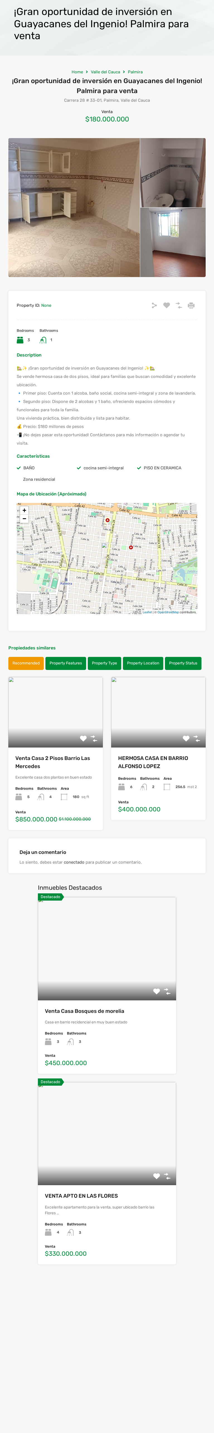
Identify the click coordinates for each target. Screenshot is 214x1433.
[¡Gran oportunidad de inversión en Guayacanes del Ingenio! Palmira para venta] (107, 551)
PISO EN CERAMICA (162, 467)
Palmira (135, 71)
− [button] (24, 518)
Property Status (183, 663)
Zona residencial (39, 479)
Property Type (104, 663)
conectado (74, 862)
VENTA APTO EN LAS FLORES (81, 1196)
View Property (107, 979)
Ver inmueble (55, 733)
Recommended (26, 663)
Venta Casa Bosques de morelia (84, 1011)
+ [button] (24, 510)
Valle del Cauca (105, 71)
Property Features (66, 663)
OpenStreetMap (168, 612)
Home (77, 71)
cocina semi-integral (104, 467)
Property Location (143, 663)
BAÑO (29, 467)
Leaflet (147, 612)
